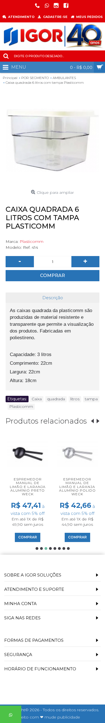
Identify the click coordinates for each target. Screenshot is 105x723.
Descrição (52, 297)
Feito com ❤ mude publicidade (49, 717)
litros (75, 398)
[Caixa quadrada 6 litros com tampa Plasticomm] (52, 140)
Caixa (37, 398)
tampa (91, 398)
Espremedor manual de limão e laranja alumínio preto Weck (28, 486)
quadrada (56, 398)
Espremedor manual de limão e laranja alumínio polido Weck (77, 486)
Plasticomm (31, 241)
